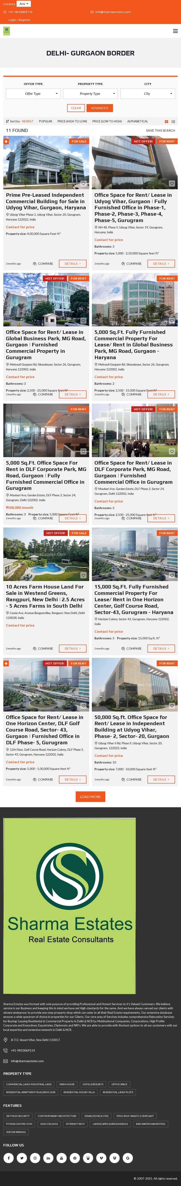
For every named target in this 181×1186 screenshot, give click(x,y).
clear (76, 108)
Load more (90, 796)
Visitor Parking (16, 1132)
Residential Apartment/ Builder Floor (30, 1092)
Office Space (119, 1084)
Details (71, 263)
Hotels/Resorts (93, 1084)
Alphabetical (137, 121)
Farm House (67, 1084)
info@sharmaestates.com (113, 12)
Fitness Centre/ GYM (19, 1123)
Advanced (99, 108)
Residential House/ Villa (79, 1092)
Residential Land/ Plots (118, 1092)
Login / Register (19, 20)
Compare (45, 263)
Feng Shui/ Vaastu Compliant (135, 1115)
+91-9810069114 (20, 12)
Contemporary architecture (57, 1115)
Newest (28, 121)
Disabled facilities (96, 1115)
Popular (45, 121)
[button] (24, 4)
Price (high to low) (72, 121)
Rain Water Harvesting (150, 1123)
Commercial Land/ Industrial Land (28, 1084)
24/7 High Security (18, 1115)
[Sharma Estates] (5, 31)
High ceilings (49, 1123)
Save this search (160, 130)
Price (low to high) (107, 121)
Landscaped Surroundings (110, 1123)
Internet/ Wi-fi (75, 1123)
